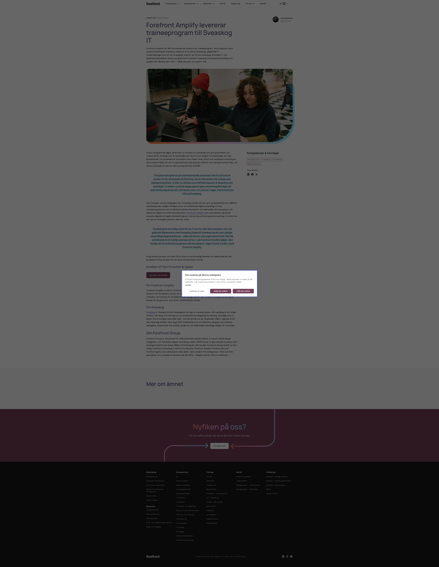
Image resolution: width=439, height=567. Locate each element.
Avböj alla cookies (221, 291)
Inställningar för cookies (197, 291)
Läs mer (188, 285)
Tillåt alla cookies (243, 291)
